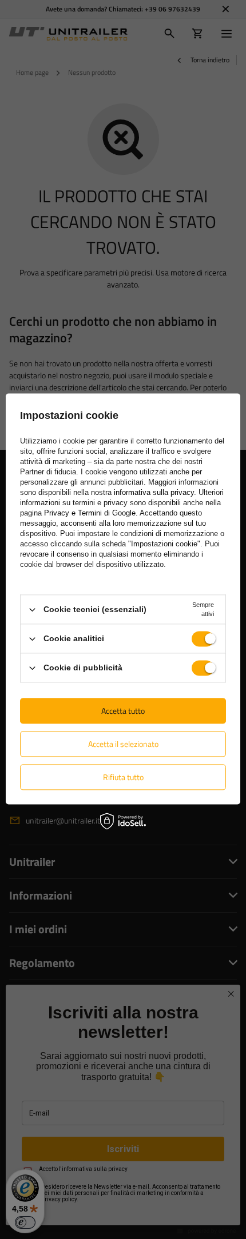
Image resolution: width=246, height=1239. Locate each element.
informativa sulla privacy (154, 492)
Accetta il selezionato (123, 744)
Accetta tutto (123, 711)
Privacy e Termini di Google (90, 513)
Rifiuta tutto (123, 777)
